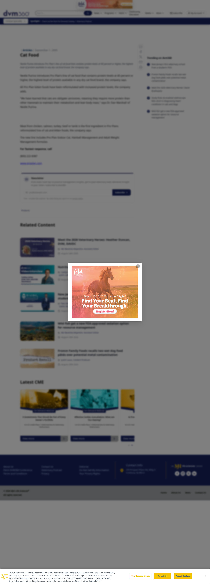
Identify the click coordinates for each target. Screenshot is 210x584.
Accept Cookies (183, 576)
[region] (105, 576)
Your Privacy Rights (140, 576)
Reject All (162, 576)
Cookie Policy (94, 581)
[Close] (205, 576)
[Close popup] (138, 266)
